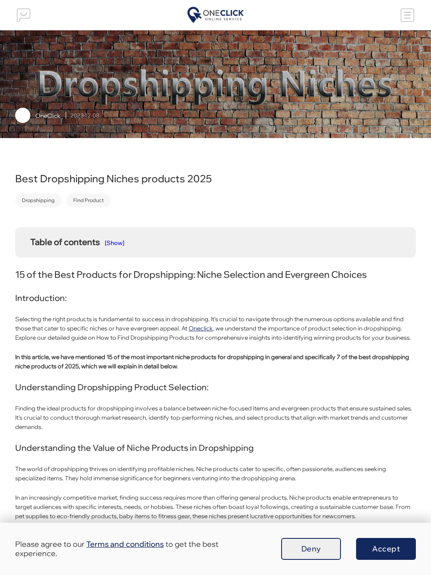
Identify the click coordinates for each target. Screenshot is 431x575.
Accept (386, 549)
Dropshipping (38, 200)
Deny (311, 549)
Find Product (88, 200)
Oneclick (201, 328)
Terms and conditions (125, 544)
